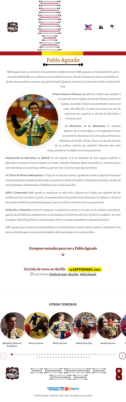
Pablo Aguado (88, 274)
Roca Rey (73, 274)
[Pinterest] (119, 371)
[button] (12, 354)
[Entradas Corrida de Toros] (12, 27)
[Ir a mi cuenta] (101, 27)
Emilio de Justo (58, 274)
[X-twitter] (119, 377)
